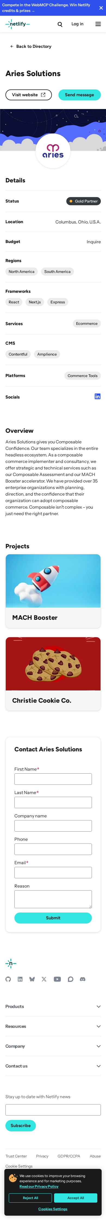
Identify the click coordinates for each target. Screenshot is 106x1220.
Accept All (75, 1198)
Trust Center (16, 1156)
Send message (79, 94)
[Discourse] (70, 980)
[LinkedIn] (20, 980)
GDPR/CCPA (69, 1156)
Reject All (30, 1198)
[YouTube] (57, 980)
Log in (77, 23)
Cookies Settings (52, 1209)
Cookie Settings (19, 1166)
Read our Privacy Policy (39, 1186)
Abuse (95, 1156)
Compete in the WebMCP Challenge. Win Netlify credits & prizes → (46, 7)
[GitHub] (8, 980)
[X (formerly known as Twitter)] (44, 980)
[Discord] (82, 980)
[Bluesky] (32, 980)
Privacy (42, 1156)
